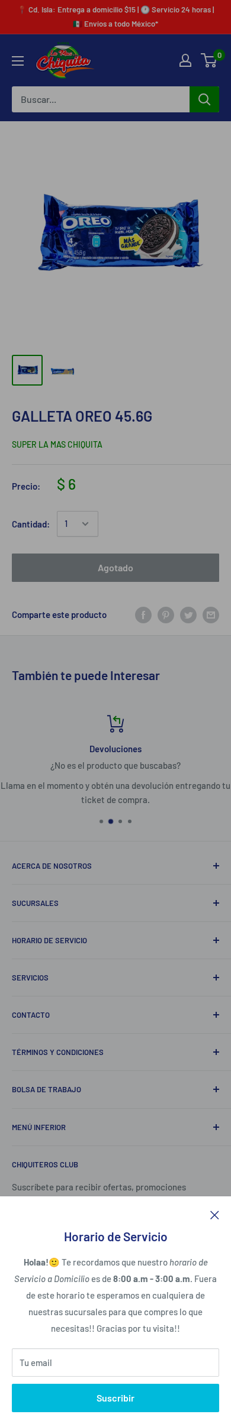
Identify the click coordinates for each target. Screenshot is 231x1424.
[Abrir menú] (18, 61)
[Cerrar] (214, 1214)
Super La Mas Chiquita (57, 444)
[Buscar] (204, 99)
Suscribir (115, 1397)
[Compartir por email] (211, 614)
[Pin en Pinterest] (166, 614)
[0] (209, 60)
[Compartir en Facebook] (143, 614)
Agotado (115, 567)
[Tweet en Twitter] (188, 614)
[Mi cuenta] (185, 60)
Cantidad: (31, 524)
